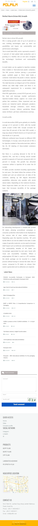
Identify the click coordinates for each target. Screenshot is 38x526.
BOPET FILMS (7, 452)
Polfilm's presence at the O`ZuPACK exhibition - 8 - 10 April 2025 (19, 322)
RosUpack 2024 (7, 347)
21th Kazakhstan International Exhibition (13, 339)
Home (5, 421)
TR (6, 1)
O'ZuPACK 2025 (7, 313)
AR (15, 1)
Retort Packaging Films (9, 295)
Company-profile (8, 425)
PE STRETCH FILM (8, 464)
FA (12, 1)
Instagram (6, 431)
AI (3, 436)
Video (4, 423)
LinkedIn (5, 434)
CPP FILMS (6, 455)
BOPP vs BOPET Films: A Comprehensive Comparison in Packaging (19, 304)
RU (9, 1)
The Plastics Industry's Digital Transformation (14, 331)
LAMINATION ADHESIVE (10, 461)
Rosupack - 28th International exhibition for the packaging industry (19, 356)
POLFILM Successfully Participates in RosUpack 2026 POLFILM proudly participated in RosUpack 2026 (19, 278)
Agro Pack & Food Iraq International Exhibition (15, 287)
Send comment (19, 404)
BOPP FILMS (7, 448)
